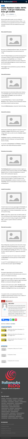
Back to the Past (5, 413)
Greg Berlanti (4, 414)
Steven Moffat (23, 401)
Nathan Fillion (12, 416)
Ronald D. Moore (12, 414)
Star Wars (20, 400)
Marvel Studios (5, 406)
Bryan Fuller (18, 416)
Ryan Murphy (11, 401)
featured (4, 403)
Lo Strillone (8, 398)
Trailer (14, 400)
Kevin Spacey (12, 413)
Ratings (13, 323)
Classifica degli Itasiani (14, 406)
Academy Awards (20, 413)
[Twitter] (4, 309)
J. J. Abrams (9, 400)
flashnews (4, 400)
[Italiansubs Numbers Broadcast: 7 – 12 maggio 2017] (3, 339)
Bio (3, 301)
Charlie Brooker (14, 411)
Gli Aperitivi (15, 398)
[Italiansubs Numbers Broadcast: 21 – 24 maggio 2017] (3, 330)
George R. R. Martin (6, 411)
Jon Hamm (12, 408)
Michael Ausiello (10, 403)
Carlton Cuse (4, 416)
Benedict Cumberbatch (13, 418)
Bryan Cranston (5, 408)
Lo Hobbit (21, 418)
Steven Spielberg (18, 403)
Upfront (17, 401)
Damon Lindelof (18, 408)
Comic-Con (21, 398)
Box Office (19, 414)
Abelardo (12, 14)
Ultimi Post (9, 301)
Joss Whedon (4, 401)
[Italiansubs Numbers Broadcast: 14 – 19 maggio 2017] (3, 335)
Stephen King (4, 418)
